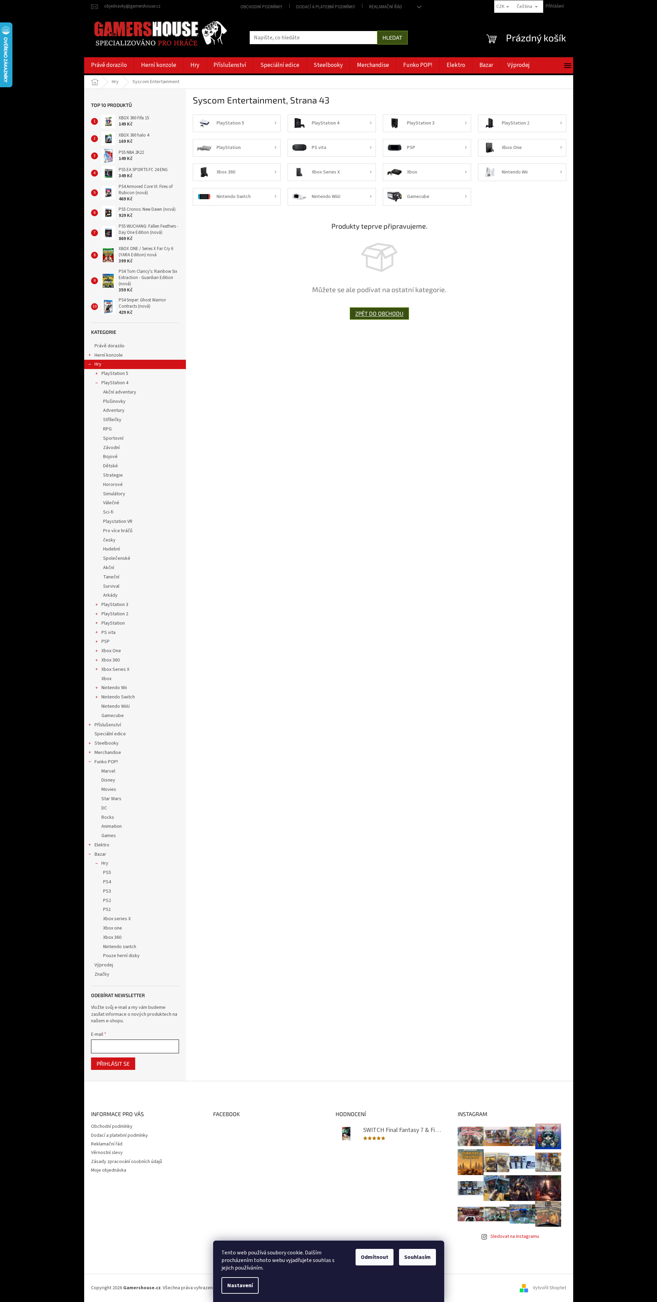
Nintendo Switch (118, 697)
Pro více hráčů (117, 530)
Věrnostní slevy (107, 1152)
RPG (107, 429)
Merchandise (107, 752)
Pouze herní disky (121, 955)
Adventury (114, 410)
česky (109, 540)
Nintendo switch (119, 946)
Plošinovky (114, 401)
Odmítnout (374, 1257)
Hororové (113, 484)
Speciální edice (110, 733)
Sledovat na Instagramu (514, 1236)
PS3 (107, 891)
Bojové (110, 456)
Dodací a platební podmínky (325, 7)
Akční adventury (119, 392)
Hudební (111, 549)
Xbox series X (117, 918)
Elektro (101, 845)
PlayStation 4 (114, 382)
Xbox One (111, 650)
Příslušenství (107, 725)
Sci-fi (108, 512)
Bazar (100, 854)
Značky (101, 974)
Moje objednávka (108, 1170)
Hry (97, 364)
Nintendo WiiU (115, 706)
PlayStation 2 (114, 613)
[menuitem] (109, 65)
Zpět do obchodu (379, 313)
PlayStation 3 (114, 604)
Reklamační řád (385, 7)
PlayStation (113, 623)
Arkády (110, 595)
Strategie (113, 475)
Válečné (111, 502)
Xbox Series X (115, 669)
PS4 (107, 881)
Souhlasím (417, 1257)
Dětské (110, 466)
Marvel (108, 771)
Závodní (111, 447)
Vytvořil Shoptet (549, 1287)
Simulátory (114, 493)
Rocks (107, 817)
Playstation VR (117, 521)
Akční (108, 567)
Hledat (392, 37)
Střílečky (112, 419)
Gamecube (112, 715)
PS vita (108, 632)
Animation (111, 826)
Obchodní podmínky (261, 7)
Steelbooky (106, 743)
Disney (108, 780)
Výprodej (103, 965)
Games (108, 835)
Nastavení (240, 1285)
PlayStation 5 (114, 373)
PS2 (107, 900)
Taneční (111, 577)
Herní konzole (108, 355)
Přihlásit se (113, 1063)
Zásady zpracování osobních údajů (126, 1161)
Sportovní (113, 438)
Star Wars (111, 798)
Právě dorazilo (109, 345)
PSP (105, 641)
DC (104, 808)
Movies (108, 789)
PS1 (107, 909)
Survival (111, 586)
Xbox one (112, 928)
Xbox (106, 678)
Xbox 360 (110, 660)
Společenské (116, 558)
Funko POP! (106, 761)
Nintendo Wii (114, 687)
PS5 (107, 872)
